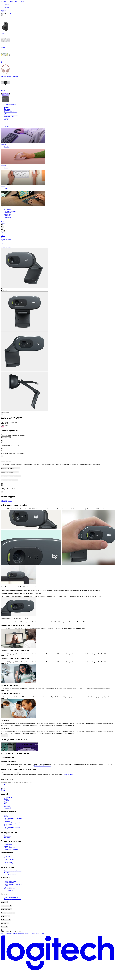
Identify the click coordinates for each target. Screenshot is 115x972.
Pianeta (3, 223)
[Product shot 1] (24, 268)
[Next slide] (6, 735)
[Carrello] (2, 231)
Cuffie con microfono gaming (12, 827)
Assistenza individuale (10, 881)
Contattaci (6, 885)
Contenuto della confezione (8, 476)
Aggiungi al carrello (6, 437)
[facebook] (4, 785)
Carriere (6, 799)
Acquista (3, 13)
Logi (2, 232)
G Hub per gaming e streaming (12, 897)
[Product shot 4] (24, 391)
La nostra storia (8, 797)
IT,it (3, 12)
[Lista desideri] (2, 227)
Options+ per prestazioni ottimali (12, 899)
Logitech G (7, 4)
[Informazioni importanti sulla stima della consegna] (2, 448)
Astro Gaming (8, 844)
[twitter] (3, 785)
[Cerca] (2, 225)
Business (6, 5)
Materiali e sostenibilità (7, 472)
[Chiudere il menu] (2, 15)
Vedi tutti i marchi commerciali (42, 766)
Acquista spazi (8, 856)
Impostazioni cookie (30, 933)
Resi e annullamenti (9, 890)
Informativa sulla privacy (17, 933)
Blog (5, 802)
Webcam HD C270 (6, 239)
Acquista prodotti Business (11, 857)
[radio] (1, 434)
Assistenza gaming (9, 882)
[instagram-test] (1, 785)
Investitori (6, 800)
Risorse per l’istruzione (10, 874)
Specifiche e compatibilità (7, 468)
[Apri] (4, 231)
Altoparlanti (7, 821)
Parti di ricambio (8, 887)
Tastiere (6, 816)
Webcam (3, 236)
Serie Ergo (7, 837)
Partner (6, 861)
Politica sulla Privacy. (67, 774)
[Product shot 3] (24, 351)
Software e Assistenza (6, 480)
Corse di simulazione (9, 847)
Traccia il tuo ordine (9, 888)
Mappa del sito (40, 933)
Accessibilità (7, 808)
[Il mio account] (2, 229)
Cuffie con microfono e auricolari (13, 818)
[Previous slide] (2, 735)
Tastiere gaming (8, 826)
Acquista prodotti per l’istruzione (12, 871)
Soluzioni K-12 (8, 872)
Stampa (6, 803)
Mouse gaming (8, 824)
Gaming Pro (7, 846)
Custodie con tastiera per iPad (12, 822)
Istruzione (6, 7)
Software (3, 220)
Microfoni (6, 829)
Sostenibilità (7, 805)
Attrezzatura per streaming (11, 849)
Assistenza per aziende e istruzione (13, 884)
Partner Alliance (8, 862)
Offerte (2, 221)
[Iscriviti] (18, 773)
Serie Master (7, 836)
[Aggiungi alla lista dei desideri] (2, 289)
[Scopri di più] (2, 414)
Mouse (6, 815)
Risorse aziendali (8, 864)
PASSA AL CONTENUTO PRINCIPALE (12, 1)
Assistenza (3, 10)
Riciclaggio (7, 806)
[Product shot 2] (24, 311)
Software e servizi (9, 859)
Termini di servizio (6, 933)
